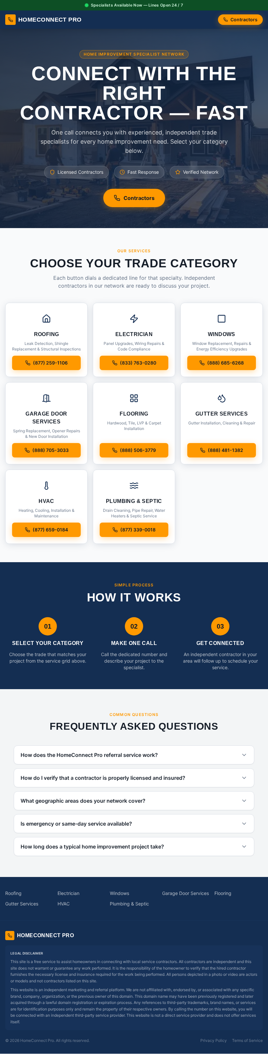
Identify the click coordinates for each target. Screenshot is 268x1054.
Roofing (13, 893)
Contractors (244, 19)
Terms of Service (247, 1040)
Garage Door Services (185, 893)
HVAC (64, 903)
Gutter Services (21, 903)
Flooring (222, 893)
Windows (119, 893)
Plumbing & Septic (129, 903)
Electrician (68, 893)
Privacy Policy (213, 1040)
